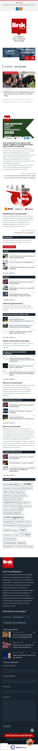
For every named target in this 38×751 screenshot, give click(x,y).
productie (20, 525)
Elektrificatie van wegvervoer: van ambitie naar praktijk (21, 288)
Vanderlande (8, 547)
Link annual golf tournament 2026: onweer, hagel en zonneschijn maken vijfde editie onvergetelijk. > (19, 178)
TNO (23, 530)
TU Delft (25, 534)
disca (15, 496)
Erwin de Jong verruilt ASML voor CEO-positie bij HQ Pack (22, 636)
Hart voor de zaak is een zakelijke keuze (21, 262)
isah (30, 506)
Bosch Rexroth (27, 488)
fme (20, 499)
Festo (15, 499)
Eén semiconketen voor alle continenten (21, 463)
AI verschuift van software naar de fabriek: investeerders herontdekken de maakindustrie (22, 469)
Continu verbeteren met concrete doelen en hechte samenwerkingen (22, 256)
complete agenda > (9, 300)
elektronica (23, 496)
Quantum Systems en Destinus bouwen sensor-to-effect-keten (21, 366)
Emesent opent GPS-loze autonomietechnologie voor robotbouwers (21, 320)
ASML (28, 484)
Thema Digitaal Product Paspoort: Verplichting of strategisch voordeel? (20, 294)
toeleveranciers (8, 535)
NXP (5, 525)
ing (20, 506)
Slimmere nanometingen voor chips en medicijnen (21, 411)
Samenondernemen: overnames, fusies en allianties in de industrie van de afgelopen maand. (22, 373)
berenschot (16, 488)
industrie (13, 506)
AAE (5, 485)
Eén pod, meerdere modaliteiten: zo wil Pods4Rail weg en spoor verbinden (20, 326)
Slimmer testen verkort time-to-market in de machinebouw (21, 282)
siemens (7, 530)
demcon (20, 492)
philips (12, 525)
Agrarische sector (10, 73)
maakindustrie (9, 521)
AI (21, 484)
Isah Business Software (10, 509)
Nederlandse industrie (23, 522)
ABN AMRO (13, 484)
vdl (15, 546)
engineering (7, 499)
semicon (28, 525)
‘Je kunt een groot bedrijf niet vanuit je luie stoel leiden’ (21, 268)
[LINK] (19, 28)
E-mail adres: (7, 617)
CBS (5, 492)
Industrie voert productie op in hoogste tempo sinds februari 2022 (20, 332)
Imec (6, 506)
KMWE (21, 509)
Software (15, 530)
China (12, 492)
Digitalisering (8, 496)
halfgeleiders (26, 502)
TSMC (16, 535)
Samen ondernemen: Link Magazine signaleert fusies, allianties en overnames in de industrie (21, 359)
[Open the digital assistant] (29, 742)
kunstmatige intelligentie (12, 513)
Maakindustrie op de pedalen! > (24, 233)
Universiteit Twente (14, 542)
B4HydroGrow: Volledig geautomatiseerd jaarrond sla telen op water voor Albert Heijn (19, 94)
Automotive (7, 488)
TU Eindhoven (9, 538)
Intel (25, 506)
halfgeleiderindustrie (12, 502)
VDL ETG (20, 547)
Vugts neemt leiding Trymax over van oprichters (24, 656)
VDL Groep (29, 547)
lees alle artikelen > (9, 273)
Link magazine (13, 517)
